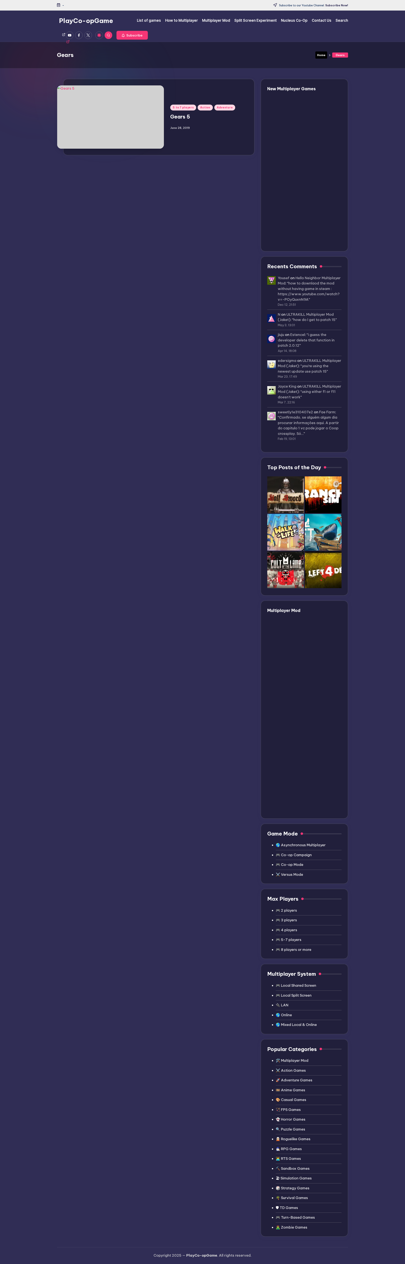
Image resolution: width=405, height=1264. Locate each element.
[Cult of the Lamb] (285, 569)
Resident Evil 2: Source (304, 724)
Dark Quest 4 (295, 129)
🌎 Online (284, 1015)
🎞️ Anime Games (290, 1090)
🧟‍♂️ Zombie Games (291, 1227)
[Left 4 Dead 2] (323, 569)
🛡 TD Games (287, 1207)
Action (205, 107)
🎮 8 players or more (293, 949)
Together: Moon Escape (305, 204)
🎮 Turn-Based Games (295, 1217)
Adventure (225, 107)
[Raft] (323, 532)
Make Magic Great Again (307, 219)
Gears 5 (180, 116)
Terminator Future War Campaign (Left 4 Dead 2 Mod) (307, 662)
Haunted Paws (297, 113)
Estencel (297, 334)
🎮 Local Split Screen (294, 995)
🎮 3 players (286, 920)
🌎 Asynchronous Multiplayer (301, 845)
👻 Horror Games (290, 1119)
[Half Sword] (285, 494)
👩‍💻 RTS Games (288, 1158)
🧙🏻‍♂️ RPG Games (289, 1149)
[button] (132, 35)
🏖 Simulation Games (294, 1178)
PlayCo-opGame (86, 21)
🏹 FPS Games (288, 1109)
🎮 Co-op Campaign (294, 855)
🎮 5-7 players (288, 939)
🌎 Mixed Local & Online (296, 1024)
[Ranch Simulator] (323, 494)
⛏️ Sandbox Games (293, 1168)
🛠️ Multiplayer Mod (292, 1060)
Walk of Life (294, 174)
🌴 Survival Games (292, 1197)
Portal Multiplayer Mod (305, 760)
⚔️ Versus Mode (289, 874)
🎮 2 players (286, 910)
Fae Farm (327, 412)
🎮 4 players (286, 930)
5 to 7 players (183, 107)
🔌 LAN (282, 1005)
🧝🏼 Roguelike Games (293, 1139)
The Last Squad (298, 159)
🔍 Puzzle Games (290, 1129)
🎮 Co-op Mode (289, 864)
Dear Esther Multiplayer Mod (310, 620)
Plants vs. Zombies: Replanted (312, 189)
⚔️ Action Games (291, 1070)
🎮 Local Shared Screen (296, 985)
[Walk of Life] (285, 532)
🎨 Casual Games (291, 1099)
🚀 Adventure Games (294, 1080)
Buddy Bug (293, 98)
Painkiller (292, 234)
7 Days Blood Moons (302, 143)
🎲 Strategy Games (292, 1188)
